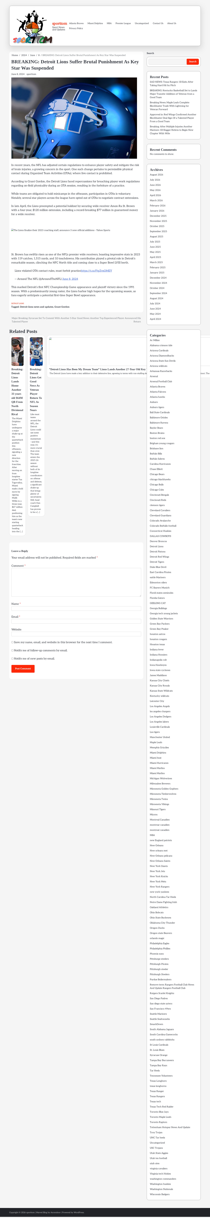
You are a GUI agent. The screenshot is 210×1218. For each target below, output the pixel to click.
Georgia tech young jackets (164, 613)
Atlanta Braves (76, 23)
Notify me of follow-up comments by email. (40, 650)
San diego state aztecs (161, 1003)
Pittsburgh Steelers (159, 974)
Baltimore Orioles (159, 417)
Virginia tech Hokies (160, 1173)
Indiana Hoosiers (158, 654)
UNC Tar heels (157, 1137)
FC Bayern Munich (160, 587)
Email (15, 617)
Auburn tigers (157, 407)
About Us (171, 23)
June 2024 (155, 308)
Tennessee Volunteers (161, 1076)
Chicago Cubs (157, 489)
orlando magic (157, 938)
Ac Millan (155, 340)
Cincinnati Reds (158, 500)
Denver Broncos (158, 541)
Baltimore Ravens (159, 422)
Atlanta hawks (157, 397)
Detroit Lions (17, 303)
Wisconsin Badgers (160, 1194)
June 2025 (155, 247)
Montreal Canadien (160, 819)
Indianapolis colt (158, 660)
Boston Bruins (157, 433)
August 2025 (156, 236)
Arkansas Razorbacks (161, 371)
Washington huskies (160, 1184)
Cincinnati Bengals (159, 495)
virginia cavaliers (158, 1168)
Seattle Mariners (158, 1014)
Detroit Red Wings (159, 557)
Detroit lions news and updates (36, 306)
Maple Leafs (156, 742)
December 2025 (158, 216)
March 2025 (156, 262)
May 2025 (155, 252)
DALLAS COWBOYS (160, 536)
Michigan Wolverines (161, 778)
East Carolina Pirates (160, 572)
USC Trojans (156, 1148)
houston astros (157, 634)
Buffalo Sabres (157, 459)
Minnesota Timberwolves (163, 794)
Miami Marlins (157, 768)
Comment (18, 566)
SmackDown (156, 1024)
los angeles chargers (160, 711)
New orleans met (159, 850)
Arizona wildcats (158, 366)
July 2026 (155, 180)
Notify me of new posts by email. (34, 658)
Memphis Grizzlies (159, 747)
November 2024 (158, 283)
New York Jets (157, 871)
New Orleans (156, 845)
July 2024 (155, 303)
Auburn (154, 402)
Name (16, 604)
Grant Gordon (61, 306)
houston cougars (158, 639)
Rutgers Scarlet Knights (162, 993)
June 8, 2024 (70, 279)
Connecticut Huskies (160, 531)
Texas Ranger (157, 1091)
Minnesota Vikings (159, 804)
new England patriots (161, 840)
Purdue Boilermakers (160, 979)
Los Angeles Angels (160, 706)
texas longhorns (158, 1086)
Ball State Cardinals (160, 412)
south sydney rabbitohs (162, 1039)
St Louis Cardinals (159, 1045)
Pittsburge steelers (159, 959)
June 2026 (155, 185)
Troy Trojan (156, 1132)
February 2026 (157, 205)
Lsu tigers (155, 732)
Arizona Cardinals (159, 350)
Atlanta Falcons (158, 392)
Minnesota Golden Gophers (164, 789)
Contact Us (158, 23)
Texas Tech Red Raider (161, 1106)
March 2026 (156, 200)
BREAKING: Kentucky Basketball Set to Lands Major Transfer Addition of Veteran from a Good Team (173, 94)
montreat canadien (159, 830)
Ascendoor (56, 1212)
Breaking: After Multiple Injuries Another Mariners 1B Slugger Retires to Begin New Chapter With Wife (171, 130)
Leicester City (157, 701)
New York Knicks (159, 876)
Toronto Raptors (158, 1122)
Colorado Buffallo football (163, 526)
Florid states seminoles (161, 593)
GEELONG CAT (158, 603)
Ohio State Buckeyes (160, 917)
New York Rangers (159, 886)
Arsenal (154, 376)
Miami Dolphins (95, 23)
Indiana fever (157, 649)
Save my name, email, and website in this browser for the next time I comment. (63, 642)
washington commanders (163, 1179)
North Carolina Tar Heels (163, 897)
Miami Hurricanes (159, 763)
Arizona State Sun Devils (163, 361)
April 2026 (155, 195)
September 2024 (158, 293)
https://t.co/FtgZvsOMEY (96, 271)
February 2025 (157, 267)
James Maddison (158, 675)
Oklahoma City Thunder (162, 923)
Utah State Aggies (159, 1153)
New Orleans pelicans (161, 856)
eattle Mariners (158, 577)
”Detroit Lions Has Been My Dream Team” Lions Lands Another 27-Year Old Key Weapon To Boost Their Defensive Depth (121, 369)
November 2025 (158, 221)
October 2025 (157, 226)
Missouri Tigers (158, 809)
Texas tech (155, 1101)
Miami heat (155, 758)
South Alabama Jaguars (162, 1029)
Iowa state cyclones (160, 670)
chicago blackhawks (160, 479)
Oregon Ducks (157, 928)
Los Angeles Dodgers (160, 716)
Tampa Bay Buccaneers (162, 1060)
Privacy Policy (76, 28)
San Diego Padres (159, 998)
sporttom (59, 23)
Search (150, 53)
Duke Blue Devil (158, 567)
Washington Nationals (161, 1189)
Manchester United (160, 737)
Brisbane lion (156, 448)
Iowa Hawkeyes (158, 665)
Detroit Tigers (157, 562)
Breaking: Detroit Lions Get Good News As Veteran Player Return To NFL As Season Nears (36, 390)
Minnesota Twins (159, 799)
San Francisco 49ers (160, 1008)
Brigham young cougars (162, 443)
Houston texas (157, 644)
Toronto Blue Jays (159, 1112)
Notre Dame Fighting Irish (163, 902)
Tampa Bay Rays (158, 1065)
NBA (109, 23)
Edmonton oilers (158, 582)
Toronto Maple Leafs (160, 1117)
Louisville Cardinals (160, 727)
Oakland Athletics (159, 907)
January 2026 (157, 211)
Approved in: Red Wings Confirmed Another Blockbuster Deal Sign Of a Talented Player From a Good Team (173, 118)
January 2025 (157, 272)
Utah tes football (158, 1158)
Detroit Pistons (157, 551)
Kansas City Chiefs (159, 680)
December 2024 (158, 278)
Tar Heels (155, 1070)
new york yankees (159, 892)
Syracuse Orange (158, 1055)
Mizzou (153, 814)
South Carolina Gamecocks (164, 1034)
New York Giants (159, 866)
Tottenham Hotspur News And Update (170, 1127)
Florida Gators (157, 598)
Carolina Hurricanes (160, 464)
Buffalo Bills (156, 453)
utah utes (154, 1163)
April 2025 (155, 257)
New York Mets (158, 881)
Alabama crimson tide (161, 345)
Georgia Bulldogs (158, 608)
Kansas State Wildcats (161, 691)
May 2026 (155, 190)
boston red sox (157, 438)
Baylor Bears (156, 428)
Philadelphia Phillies (160, 948)
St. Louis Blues (157, 1050)
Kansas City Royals (160, 685)
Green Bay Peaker (159, 629)
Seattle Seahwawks (160, 1019)
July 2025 (155, 241)
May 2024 (155, 314)
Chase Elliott (156, 469)
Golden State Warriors (161, 618)
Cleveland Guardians (160, 515)
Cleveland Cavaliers (160, 510)
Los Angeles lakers (159, 721)
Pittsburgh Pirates (159, 964)
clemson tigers (157, 505)
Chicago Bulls (157, 484)
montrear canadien (160, 825)
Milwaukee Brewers (160, 783)
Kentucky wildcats (159, 696)
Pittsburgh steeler (159, 969)
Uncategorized (142, 23)
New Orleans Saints (160, 861)
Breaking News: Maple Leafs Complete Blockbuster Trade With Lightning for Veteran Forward (169, 106)
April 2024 (155, 319)
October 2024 (157, 288)
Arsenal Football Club (161, 381)
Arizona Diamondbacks (162, 355)
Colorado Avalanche (160, 520)
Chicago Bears (157, 474)
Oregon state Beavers (161, 933)
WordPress (79, 1212)
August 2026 (156, 174)
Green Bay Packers (160, 624)
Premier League (123, 23)
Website (16, 629)
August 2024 (156, 298)
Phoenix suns (157, 953)
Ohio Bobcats (157, 912)
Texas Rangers (157, 1096)
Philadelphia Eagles (159, 943)
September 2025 (158, 231)
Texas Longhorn (158, 1081)
